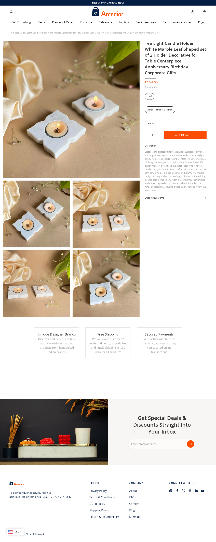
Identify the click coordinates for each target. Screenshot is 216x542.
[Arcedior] (108, 12)
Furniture (86, 22)
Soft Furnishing (21, 22)
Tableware (105, 22)
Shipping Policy (99, 510)
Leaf (149, 96)
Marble (151, 122)
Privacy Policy (98, 491)
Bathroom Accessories (177, 22)
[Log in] (193, 12)
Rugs (201, 22)
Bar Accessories (146, 22)
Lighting (124, 22)
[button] (11, 12)
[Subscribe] (190, 444)
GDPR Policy (97, 504)
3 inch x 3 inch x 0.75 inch (159, 109)
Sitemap (134, 517)
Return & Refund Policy (104, 517)
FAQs (132, 497)
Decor (41, 22)
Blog (132, 510)
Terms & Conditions (102, 497)
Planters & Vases (63, 22)
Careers (134, 504)
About (133, 491)
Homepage (15, 32)
